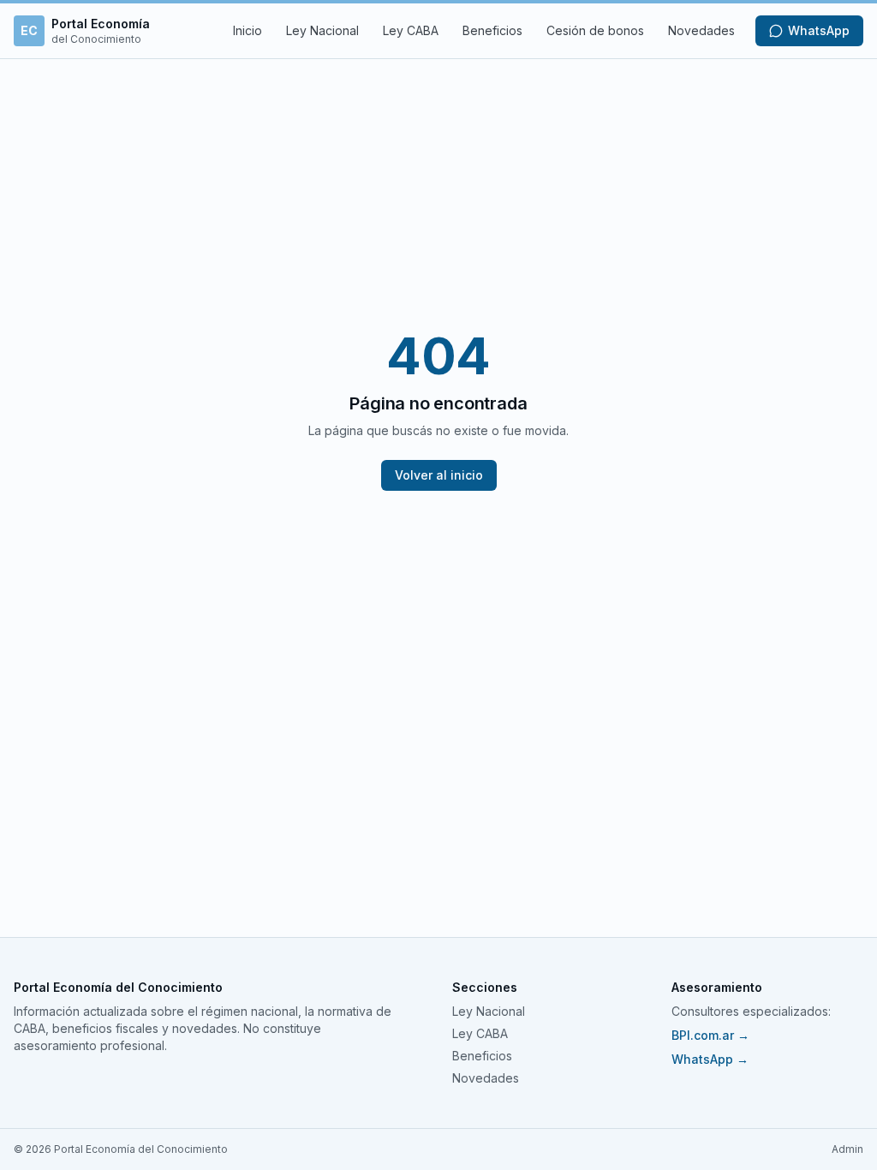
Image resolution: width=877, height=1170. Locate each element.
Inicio (247, 30)
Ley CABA (410, 30)
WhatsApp (819, 30)
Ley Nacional (322, 30)
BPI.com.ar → (710, 1035)
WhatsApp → (710, 1059)
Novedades (701, 30)
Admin (847, 1149)
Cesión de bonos (595, 30)
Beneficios (492, 30)
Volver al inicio (439, 475)
